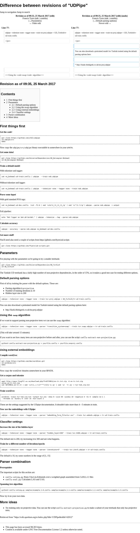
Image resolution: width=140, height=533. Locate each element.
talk (37, 18)
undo (124, 16)
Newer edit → (105, 23)
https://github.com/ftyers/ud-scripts (54, 240)
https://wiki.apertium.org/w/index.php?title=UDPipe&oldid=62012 (43, 517)
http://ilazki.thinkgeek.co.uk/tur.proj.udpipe (24, 310)
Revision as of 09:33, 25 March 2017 (32, 16)
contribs (43, 18)
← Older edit (35, 23)
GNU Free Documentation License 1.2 (45, 529)
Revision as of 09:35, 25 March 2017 (99, 16)
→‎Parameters (35, 21)
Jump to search (23, 12)
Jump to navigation (8, 12)
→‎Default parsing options (105, 21)
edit (52, 16)
